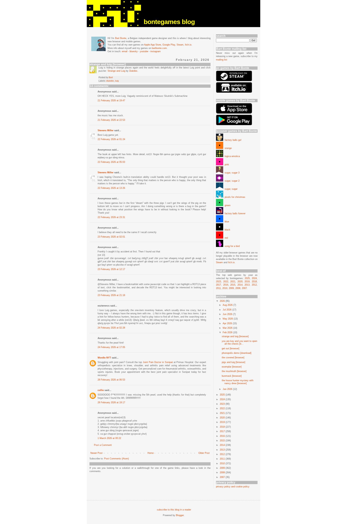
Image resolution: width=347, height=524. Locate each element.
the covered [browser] (233, 357)
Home (150, 453)
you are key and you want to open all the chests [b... (239, 342)
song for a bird (231, 246)
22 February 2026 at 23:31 (111, 217)
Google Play (168, 44)
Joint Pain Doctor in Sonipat (158, 362)
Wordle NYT (104, 357)
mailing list (221, 59)
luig (117, 81)
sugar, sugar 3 (231, 172)
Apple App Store (152, 44)
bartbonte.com (159, 48)
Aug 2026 (228, 305)
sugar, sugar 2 (231, 180)
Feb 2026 (228, 332)
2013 (247, 284)
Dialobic (133, 70)
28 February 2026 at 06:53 (111, 379)
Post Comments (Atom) (116, 458)
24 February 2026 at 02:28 (111, 327)
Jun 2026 (228, 314)
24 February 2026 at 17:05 (111, 347)
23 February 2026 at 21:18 (111, 295)
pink (226, 164)
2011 (218, 288)
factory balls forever (234, 213)
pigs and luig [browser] (233, 362)
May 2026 (228, 318)
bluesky (134, 51)
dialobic (110, 81)
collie (101, 390)
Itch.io (188, 44)
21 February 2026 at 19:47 (111, 100)
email (124, 51)
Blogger (180, 515)
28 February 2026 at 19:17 (111, 402)
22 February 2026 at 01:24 (111, 139)
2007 (244, 288)
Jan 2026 (228, 389)
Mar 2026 (228, 328)
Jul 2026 (227, 309)
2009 (231, 288)
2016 (225, 284)
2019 (247, 281)
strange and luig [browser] (235, 336)
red (225, 237)
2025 (247, 278)
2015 (232, 284)
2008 (237, 288)
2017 (218, 284)
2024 (254, 278)
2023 (218, 281)
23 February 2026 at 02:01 (111, 236)
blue (226, 221)
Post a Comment (103, 445)
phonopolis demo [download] (236, 353)
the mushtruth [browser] (234, 371)
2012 (254, 284)
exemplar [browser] (232, 366)
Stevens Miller (105, 130)
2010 (224, 288)
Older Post (204, 453)
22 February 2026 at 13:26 (111, 188)
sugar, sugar (230, 189)
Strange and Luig (116, 70)
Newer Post (96, 453)
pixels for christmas (234, 197)
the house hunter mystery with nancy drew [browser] (237, 382)
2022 (225, 281)
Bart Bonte (120, 38)
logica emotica (231, 156)
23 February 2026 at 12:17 (111, 269)
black (226, 229)
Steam (180, 44)
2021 (232, 281)
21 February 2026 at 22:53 (111, 120)
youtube (144, 51)
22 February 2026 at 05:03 (111, 162)
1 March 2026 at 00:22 (109, 438)
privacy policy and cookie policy (232, 486)
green (226, 205)
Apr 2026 (228, 323)
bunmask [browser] (232, 376)
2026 (223, 301)
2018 (254, 281)
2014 (240, 284)
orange (227, 148)
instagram (155, 51)
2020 (240, 281)
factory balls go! (232, 140)
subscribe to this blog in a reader (174, 509)
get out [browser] (230, 348)
